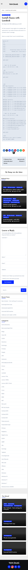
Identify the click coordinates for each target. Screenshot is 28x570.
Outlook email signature (10, 204)
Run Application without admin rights (13, 189)
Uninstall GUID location (7, 311)
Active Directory (8, 198)
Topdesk (4, 452)
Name (3, 257)
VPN (3, 469)
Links (3, 386)
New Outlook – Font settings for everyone (12, 301)
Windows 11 (4, 479)
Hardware (4, 359)
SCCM (3, 438)
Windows (4, 473)
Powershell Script (15, 202)
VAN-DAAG (13, 4)
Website (4, 269)
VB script (4, 462)
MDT (3, 400)
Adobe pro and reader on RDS (9, 315)
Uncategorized (5, 455)
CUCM (3, 338)
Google (3, 352)
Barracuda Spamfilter (7, 328)
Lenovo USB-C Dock (7, 383)
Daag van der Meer (8, 24)
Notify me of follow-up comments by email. (13, 275)
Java (3, 369)
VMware (4, 466)
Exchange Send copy (7, 304)
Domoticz (4, 342)
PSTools (3, 428)
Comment (4, 237)
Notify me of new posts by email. (11, 278)
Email (3, 263)
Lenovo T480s (5, 379)
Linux (3, 390)
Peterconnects (5, 421)
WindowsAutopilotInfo (7, 308)
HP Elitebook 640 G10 (7, 362)
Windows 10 (19, 187)
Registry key (5, 435)
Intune (3, 366)
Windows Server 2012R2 (8, 486)
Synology (4, 448)
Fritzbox (4, 348)
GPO (5, 215)
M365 (3, 393)
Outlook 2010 (5, 411)
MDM (3, 397)
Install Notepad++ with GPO (11, 219)
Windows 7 (6, 217)
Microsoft (4, 404)
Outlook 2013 (16, 200)
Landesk (4, 373)
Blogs (5, 187)
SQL (3, 445)
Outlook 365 (6, 202)
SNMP (3, 442)
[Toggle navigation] (2, 4)
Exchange (4, 345)
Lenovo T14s (5, 376)
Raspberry (4, 431)
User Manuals (5, 459)
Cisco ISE (4, 335)
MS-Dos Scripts (6, 15)
